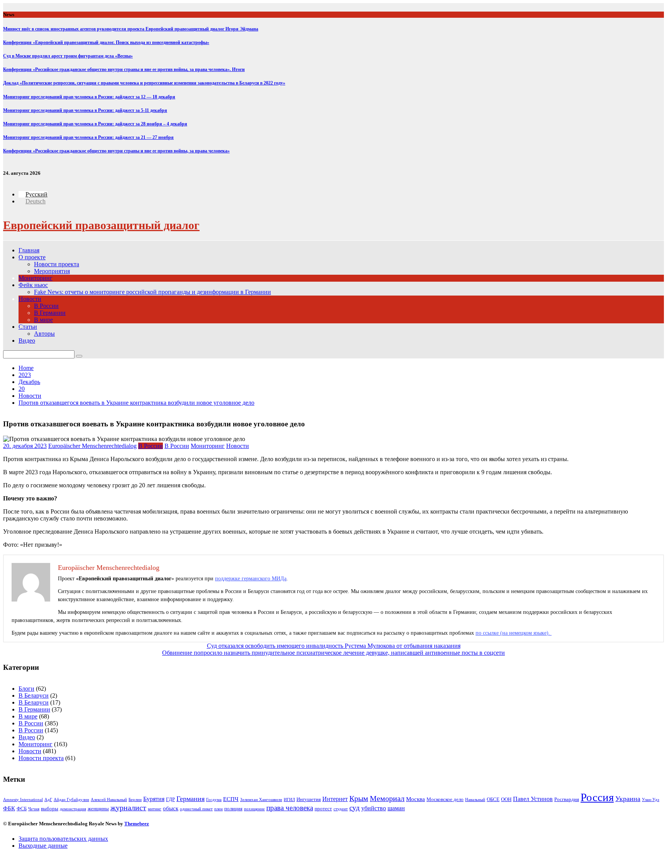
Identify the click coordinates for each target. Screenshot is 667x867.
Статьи (28, 326)
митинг (154, 809)
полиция (233, 808)
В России (46, 306)
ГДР (170, 799)
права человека (289, 808)
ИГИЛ (289, 800)
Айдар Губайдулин (71, 800)
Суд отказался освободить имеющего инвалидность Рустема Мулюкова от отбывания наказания (333, 645)
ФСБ (22, 808)
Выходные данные (43, 845)
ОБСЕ (493, 799)
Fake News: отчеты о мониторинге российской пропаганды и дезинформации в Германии (152, 292)
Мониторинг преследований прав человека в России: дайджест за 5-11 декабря (85, 110)
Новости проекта (56, 264)
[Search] (79, 356)
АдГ (48, 800)
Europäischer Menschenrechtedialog (92, 446)
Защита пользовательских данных (63, 838)
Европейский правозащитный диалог (101, 225)
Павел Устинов (533, 799)
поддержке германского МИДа (250, 578)
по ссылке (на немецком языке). (514, 633)
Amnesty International (23, 800)
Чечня (33, 809)
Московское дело (445, 799)
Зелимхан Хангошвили (261, 800)
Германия (190, 799)
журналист (128, 808)
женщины (98, 808)
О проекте (32, 257)
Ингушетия (308, 799)
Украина (627, 799)
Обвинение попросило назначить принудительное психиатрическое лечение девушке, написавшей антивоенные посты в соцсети (333, 652)
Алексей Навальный (109, 800)
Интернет (335, 799)
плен (218, 809)
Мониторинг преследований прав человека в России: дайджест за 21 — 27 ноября (88, 137)
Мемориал (387, 798)
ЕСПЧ (231, 799)
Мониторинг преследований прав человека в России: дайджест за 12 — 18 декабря (89, 97)
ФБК (9, 808)
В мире (43, 319)
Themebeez (136, 823)
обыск (170, 808)
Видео (27, 340)
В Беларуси (34, 695)
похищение (254, 809)
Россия (597, 797)
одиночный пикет (196, 809)
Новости (30, 299)
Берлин (135, 800)
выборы (49, 808)
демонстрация (73, 809)
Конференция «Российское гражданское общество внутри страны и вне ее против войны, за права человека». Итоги (124, 69)
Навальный (475, 800)
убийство (373, 808)
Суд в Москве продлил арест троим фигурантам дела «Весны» (68, 56)
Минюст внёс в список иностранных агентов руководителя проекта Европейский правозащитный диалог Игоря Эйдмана (130, 29)
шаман (396, 808)
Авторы (44, 333)
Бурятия (153, 799)
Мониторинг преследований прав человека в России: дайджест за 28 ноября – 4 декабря (95, 124)
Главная (29, 250)
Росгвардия (566, 799)
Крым (358, 798)
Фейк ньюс (33, 285)
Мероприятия (52, 271)
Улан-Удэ (650, 800)
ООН (506, 799)
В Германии (50, 312)
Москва (415, 799)
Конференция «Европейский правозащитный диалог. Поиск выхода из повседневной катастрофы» (106, 42)
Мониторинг (35, 278)
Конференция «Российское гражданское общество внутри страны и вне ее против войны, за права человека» (116, 151)
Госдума (214, 800)
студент (341, 809)
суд (354, 808)
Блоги (26, 688)
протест (323, 808)
